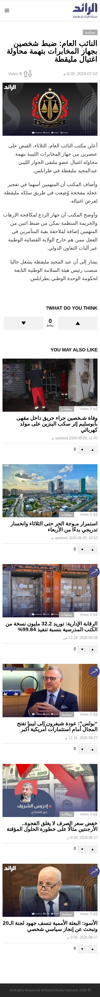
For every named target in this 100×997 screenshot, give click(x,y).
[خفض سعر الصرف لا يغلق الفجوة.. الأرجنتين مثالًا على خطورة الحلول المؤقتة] (50, 790)
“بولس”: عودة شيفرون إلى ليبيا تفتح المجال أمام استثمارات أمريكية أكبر (57, 726)
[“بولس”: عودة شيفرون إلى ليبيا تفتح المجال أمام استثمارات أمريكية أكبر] (50, 690)
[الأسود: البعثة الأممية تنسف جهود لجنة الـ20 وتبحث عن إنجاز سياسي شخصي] (50, 890)
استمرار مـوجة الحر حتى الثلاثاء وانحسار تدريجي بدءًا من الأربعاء (54, 526)
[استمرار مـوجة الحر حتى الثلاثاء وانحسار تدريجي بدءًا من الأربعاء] (50, 490)
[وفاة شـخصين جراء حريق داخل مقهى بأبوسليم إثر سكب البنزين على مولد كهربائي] (50, 385)
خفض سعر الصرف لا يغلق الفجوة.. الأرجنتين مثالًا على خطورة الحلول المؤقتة (52, 826)
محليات (66, 409)
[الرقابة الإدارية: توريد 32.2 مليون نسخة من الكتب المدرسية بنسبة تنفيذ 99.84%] (50, 590)
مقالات (67, 814)
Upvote (78, 323)
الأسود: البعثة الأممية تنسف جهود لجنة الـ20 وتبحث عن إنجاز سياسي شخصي (50, 926)
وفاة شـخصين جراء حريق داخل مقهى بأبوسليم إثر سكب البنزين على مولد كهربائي (57, 424)
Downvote (24, 323)
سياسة (67, 714)
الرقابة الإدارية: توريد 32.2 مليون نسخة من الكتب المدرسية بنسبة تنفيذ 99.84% (52, 626)
